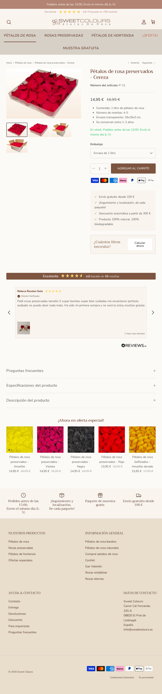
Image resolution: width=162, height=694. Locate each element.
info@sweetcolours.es (138, 630)
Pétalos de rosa (23, 62)
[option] (43, 93)
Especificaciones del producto (31, 385)
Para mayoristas (19, 626)
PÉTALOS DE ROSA (20, 35)
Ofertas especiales (20, 560)
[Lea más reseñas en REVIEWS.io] (134, 346)
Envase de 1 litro (105, 153)
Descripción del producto (27, 400)
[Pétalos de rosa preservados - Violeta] (50, 439)
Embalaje (96, 144)
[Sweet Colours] (81, 22)
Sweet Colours (25, 671)
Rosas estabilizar (96, 573)
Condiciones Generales (122, 677)
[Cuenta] (143, 22)
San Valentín (93, 566)
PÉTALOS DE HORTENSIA (113, 35)
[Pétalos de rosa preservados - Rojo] (112, 439)
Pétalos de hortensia (21, 554)
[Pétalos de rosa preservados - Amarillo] (19, 439)
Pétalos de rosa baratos (100, 542)
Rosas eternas (94, 579)
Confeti (90, 560)
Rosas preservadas (20, 548)
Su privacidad (146, 677)
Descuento (15, 620)
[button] (9, 313)
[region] (81, 312)
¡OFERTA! (150, 35)
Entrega (13, 607)
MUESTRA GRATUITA (81, 48)
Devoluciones (17, 614)
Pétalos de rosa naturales (102, 548)
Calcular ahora (140, 244)
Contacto (14, 601)
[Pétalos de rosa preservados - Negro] (81, 439)
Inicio (9, 62)
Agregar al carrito (133, 168)
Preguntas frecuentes (24, 370)
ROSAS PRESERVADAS (64, 35)
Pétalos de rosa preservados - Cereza (54, 62)
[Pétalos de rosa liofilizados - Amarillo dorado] (142, 439)
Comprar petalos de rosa (101, 554)
